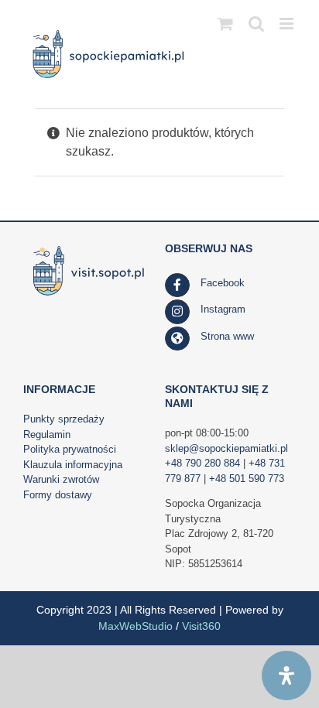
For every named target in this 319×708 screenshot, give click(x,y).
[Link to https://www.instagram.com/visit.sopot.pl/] (177, 311)
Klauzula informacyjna (72, 464)
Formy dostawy (57, 495)
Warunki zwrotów (61, 479)
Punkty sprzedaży (64, 419)
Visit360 (201, 626)
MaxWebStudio (135, 626)
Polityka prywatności (69, 449)
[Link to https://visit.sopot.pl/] (177, 339)
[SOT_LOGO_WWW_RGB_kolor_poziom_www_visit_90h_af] (88, 247)
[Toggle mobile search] (256, 23)
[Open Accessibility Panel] (286, 675)
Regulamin (46, 434)
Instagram (223, 309)
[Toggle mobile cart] (225, 23)
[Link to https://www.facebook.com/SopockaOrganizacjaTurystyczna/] (177, 285)
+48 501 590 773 (246, 478)
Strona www (227, 336)
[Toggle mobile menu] (288, 23)
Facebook (223, 283)
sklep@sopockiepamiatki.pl (226, 448)
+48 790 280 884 (202, 463)
